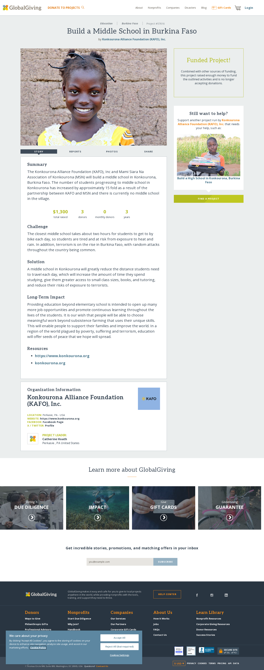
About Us (162, 612)
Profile (49, 425)
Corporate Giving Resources (213, 624)
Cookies (202, 663)
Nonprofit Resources (208, 618)
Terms (212, 663)
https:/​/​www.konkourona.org (62, 355)
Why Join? (73, 624)
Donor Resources (206, 629)
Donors (32, 612)
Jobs (156, 624)
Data (236, 663)
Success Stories (205, 634)
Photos (112, 151)
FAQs (156, 629)
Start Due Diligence (79, 618)
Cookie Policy (38, 647)
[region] (74, 647)
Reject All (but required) (119, 646)
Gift (224, 7)
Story (38, 151)
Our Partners (118, 624)
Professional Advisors (38, 629)
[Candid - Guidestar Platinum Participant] (193, 651)
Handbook (74, 629)
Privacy (191, 663)
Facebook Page (53, 422)
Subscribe (165, 561)
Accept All (119, 637)
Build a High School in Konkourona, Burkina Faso (208, 180)
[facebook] (197, 595)
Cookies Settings (119, 655)
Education (106, 23)
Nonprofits (154, 7)
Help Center (167, 594)
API (229, 663)
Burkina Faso (130, 23)
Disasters (190, 7)
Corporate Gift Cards (123, 629)
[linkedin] (226, 595)
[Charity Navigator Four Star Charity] (180, 651)
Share (148, 151)
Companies (173, 7)
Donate (64, 8)
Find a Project (208, 198)
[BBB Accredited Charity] (208, 651)
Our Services (118, 618)
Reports (75, 151)
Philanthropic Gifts (36, 624)
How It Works (161, 618)
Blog (204, 7)
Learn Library (210, 612)
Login (249, 8)
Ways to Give (32, 618)
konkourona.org (50, 363)
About (139, 7)
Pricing (221, 663)
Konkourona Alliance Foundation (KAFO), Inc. (134, 39)
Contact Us (160, 634)
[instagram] (211, 595)
